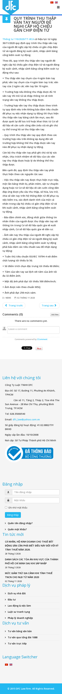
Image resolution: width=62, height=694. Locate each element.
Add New (54, 314)
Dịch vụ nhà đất (16, 593)
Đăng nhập (13, 514)
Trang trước (15, 305)
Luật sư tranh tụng (18, 611)
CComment (42, 339)
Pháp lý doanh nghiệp (20, 617)
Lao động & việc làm (19, 605)
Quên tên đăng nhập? (20, 523)
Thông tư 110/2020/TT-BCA (18, 39)
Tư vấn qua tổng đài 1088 (22, 637)
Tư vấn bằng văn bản (19, 631)
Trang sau (48, 305)
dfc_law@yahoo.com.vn (26, 419)
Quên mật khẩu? (17, 529)
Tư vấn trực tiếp (17, 643)
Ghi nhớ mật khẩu (17, 507)
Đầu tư (11, 599)
